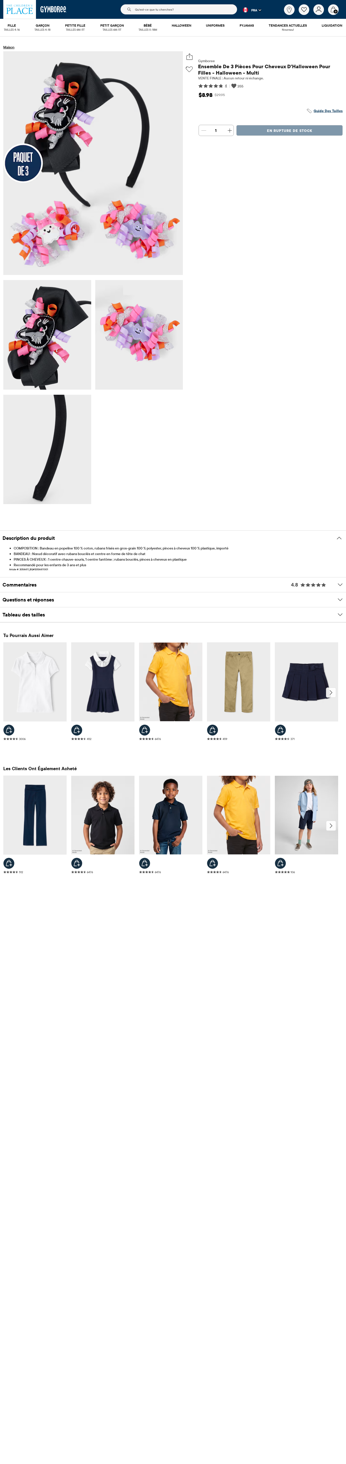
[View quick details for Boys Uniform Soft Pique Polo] (144, 730)
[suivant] (331, 692)
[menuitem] (12, 26)
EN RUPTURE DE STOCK (289, 130)
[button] (249, 10)
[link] (289, 9)
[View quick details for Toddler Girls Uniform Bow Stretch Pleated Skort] (280, 730)
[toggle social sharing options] (189, 56)
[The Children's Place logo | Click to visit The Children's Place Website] (19, 9)
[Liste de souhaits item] (306, 13)
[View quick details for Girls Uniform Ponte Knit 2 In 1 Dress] (76, 730)
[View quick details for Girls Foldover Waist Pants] (8, 863)
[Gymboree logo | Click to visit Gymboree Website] (53, 9)
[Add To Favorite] (189, 69)
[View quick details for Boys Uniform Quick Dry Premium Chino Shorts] (280, 863)
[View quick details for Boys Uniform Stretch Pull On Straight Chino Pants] (212, 730)
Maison (8, 47)
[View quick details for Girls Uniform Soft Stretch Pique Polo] (8, 730)
